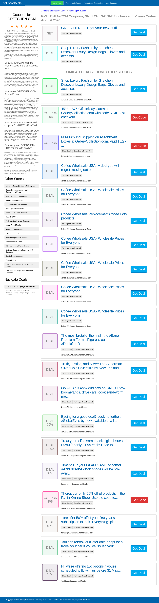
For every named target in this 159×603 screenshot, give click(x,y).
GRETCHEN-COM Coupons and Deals (76, 99)
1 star (12, 26)
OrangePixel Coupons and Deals (74, 407)
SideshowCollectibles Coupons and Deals (77, 354)
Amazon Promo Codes (14, 229)
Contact (38, 600)
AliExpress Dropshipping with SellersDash (75, 600)
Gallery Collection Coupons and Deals (76, 128)
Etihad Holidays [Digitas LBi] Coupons (20, 186)
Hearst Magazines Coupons (16, 238)
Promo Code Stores (73, 3)
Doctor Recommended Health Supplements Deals (17, 191)
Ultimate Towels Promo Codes (17, 246)
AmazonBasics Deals (14, 242)
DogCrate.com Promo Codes (17, 196)
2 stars (17, 26)
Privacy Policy (47, 600)
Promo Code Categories (92, 3)
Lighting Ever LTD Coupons (16, 204)
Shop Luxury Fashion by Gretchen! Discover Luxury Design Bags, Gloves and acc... (20, 293)
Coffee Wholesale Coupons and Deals (76, 180)
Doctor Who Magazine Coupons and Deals (78, 456)
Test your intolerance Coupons (18, 221)
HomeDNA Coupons (13, 217)
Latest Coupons (111, 3)
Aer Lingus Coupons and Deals (73, 581)
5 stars (31, 26)
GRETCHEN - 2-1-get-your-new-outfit (20, 287)
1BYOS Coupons (12, 233)
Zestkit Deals (11, 260)
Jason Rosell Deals (13, 225)
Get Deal (138, 32)
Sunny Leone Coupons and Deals (74, 484)
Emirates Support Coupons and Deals (76, 557)
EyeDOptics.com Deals (15, 209)
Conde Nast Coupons (14, 256)
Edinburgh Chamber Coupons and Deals (77, 533)
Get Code (139, 117)
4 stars (26, 26)
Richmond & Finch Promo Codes (18, 213)
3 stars (21, 26)
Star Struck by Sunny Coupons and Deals (77, 431)
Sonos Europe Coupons (15, 200)
